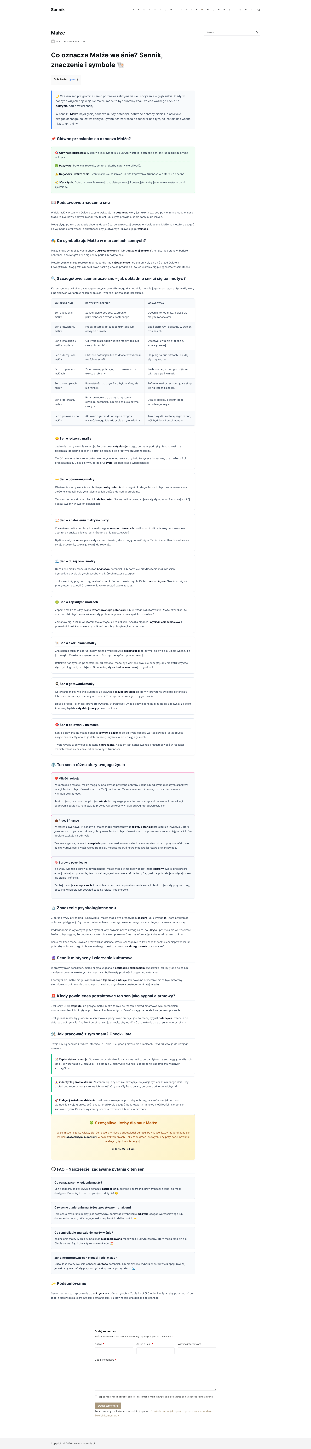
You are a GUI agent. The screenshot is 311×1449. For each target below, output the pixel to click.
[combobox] (229, 32)
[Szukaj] (259, 10)
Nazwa (99, 1344)
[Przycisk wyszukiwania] (257, 32)
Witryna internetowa (189, 1344)
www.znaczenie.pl (84, 1443)
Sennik (58, 9)
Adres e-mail (144, 1344)
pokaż (73, 79)
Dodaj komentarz (105, 1359)
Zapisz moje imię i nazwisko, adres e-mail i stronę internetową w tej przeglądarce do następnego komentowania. (156, 1396)
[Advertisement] (231, 64)
